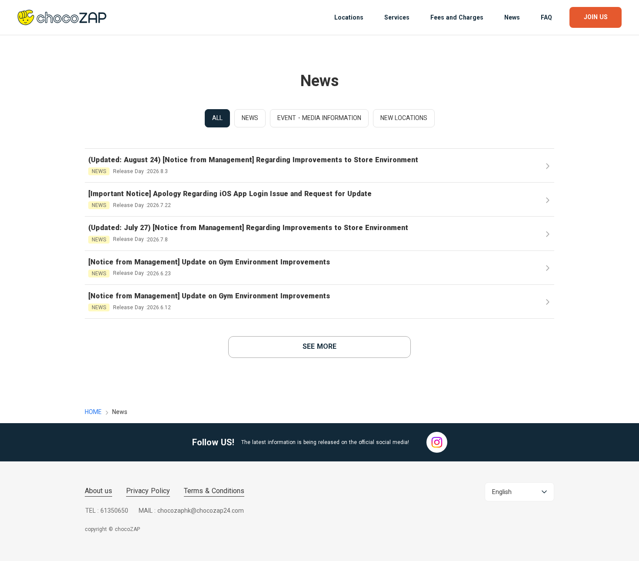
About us (98, 491)
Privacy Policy (148, 491)
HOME (93, 411)
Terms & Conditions (214, 491)
